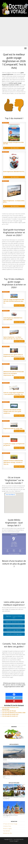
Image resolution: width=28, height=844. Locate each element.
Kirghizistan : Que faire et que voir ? (14, 622)
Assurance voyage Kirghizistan (14, 630)
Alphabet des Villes (7, 833)
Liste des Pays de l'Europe (9, 711)
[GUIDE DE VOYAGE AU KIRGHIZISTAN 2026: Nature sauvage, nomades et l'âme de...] (14, 457)
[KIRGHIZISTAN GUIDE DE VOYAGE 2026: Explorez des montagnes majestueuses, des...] (14, 368)
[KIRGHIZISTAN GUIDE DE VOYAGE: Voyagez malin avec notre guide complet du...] (14, 406)
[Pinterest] (14, 701)
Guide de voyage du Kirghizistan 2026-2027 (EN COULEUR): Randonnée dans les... (13, 301)
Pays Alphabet (6, 831)
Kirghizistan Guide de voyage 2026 (12, 428)
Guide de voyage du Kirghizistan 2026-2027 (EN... (13, 143)
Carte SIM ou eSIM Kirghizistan (14, 634)
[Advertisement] (14, 32)
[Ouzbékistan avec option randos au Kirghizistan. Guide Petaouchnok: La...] (14, 350)
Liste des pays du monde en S (10, 716)
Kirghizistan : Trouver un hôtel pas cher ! (14, 617)
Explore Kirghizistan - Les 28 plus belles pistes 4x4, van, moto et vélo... (13, 338)
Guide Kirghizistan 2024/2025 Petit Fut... (14, 171)
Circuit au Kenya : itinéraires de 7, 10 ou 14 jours (13, 776)
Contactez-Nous (7, 826)
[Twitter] (14, 697)
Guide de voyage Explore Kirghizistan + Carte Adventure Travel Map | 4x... (13, 393)
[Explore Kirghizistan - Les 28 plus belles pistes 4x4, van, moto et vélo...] (14, 190)
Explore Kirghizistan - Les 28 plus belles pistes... (13, 201)
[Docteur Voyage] (14, 734)
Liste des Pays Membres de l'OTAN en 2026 (13, 712)
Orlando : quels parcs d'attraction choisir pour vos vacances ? (13, 797)
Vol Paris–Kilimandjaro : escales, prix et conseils (12, 759)
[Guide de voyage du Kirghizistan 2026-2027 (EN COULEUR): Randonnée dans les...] (14, 132)
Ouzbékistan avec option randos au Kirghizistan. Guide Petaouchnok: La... (13, 355)
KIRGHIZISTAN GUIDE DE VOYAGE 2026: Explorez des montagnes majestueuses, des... (13, 373)
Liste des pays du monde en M (10, 714)
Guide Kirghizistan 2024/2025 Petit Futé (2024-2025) (12, 318)
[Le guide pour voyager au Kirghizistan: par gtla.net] (14, 440)
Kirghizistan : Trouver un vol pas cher (14, 626)
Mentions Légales (7, 828)
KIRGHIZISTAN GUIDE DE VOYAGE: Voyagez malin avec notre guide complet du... (12, 411)
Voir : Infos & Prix (14, 148)
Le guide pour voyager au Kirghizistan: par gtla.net (14, 444)
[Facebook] (14, 694)
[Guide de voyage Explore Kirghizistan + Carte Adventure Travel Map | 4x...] (14, 388)
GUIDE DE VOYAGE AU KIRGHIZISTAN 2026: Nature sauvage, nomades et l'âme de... (13, 462)
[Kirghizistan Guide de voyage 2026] (14, 425)
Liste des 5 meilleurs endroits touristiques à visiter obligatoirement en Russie (14, 814)
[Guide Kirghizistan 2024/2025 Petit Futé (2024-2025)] (14, 161)
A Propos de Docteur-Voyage (10, 824)
